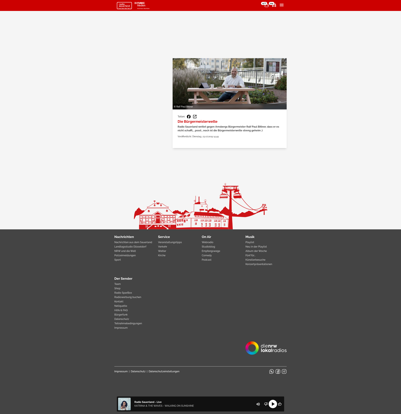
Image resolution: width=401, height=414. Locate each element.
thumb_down (266, 404)
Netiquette (120, 305)
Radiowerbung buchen (127, 297)
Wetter (162, 251)
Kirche (161, 255)
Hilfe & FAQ (121, 310)
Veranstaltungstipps (170, 242)
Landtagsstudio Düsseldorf (130, 246)
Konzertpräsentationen (258, 264)
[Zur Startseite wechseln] (124, 5)
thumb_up (280, 404)
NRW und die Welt (125, 251)
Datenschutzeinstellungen (164, 371)
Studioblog (208, 246)
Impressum (121, 327)
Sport (117, 259)
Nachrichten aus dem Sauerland (133, 242)
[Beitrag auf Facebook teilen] (189, 117)
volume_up (258, 404)
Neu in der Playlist (256, 246)
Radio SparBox (123, 292)
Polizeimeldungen (125, 255)
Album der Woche (256, 251)
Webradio (207, 242)
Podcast (206, 259)
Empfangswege (211, 251)
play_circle (273, 404)
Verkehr (162, 246)
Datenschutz (121, 319)
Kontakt (118, 301)
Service (164, 237)
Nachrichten (124, 237)
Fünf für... (250, 255)
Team (117, 284)
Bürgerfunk (121, 314)
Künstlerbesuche (255, 259)
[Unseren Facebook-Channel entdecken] (277, 371)
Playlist (249, 242)
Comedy (207, 255)
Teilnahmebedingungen (128, 323)
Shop (117, 288)
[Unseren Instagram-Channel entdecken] (284, 371)
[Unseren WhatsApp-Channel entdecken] (271, 371)
